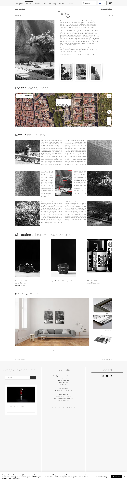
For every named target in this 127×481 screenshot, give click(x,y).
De (75, 164)
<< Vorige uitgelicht (20, 359)
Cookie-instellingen (102, 477)
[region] (63, 183)
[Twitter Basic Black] (107, 375)
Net (77, 164)
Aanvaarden (117, 477)
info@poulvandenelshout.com (63, 376)
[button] (110, 3)
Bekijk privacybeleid (14, 479)
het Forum (87, 49)
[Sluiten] (124, 476)
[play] (84, 344)
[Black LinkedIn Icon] (102, 375)
